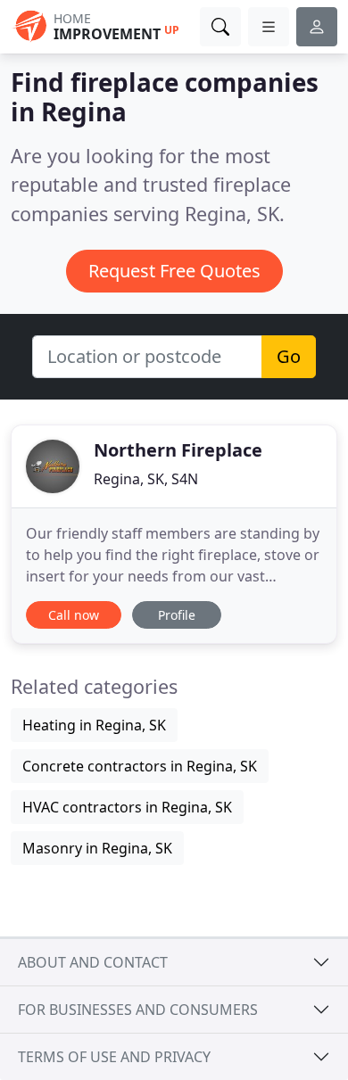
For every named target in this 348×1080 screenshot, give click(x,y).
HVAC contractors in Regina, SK (127, 807)
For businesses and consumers (138, 1009)
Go (289, 356)
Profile (176, 614)
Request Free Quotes (174, 271)
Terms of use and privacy (114, 1057)
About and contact (93, 962)
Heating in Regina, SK (94, 725)
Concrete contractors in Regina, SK (139, 766)
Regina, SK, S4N (146, 479)
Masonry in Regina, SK (97, 848)
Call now (73, 614)
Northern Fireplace (178, 450)
